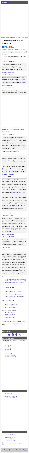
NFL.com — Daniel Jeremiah (8, 234)
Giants (13, 190)
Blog (23, 37)
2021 (5, 349)
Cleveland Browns (5, 37)
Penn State (13, 87)
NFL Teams (10, 284)
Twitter (18, 321)
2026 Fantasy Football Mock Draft (12, 127)
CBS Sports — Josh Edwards (8, 72)
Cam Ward (5, 74)
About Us (11, 450)
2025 (5, 344)
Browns (21, 66)
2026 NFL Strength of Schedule (11, 307)
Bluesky (14, 321)
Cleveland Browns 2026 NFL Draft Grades (13, 291)
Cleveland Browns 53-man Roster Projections (13, 294)
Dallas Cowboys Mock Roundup (10, 434)
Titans (17, 66)
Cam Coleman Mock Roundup (10, 437)
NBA (13, 397)
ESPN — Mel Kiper (6, 247)
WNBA (13, 449)
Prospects (14, 440)
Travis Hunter (5, 61)
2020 (5, 350)
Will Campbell (5, 215)
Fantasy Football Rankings (10, 302)
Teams (11, 440)
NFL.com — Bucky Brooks (7, 85)
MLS (24, 449)
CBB (16, 449)
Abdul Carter (5, 87)
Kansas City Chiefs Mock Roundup (10, 436)
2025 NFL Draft (21, 49)
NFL (11, 397)
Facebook (23, 321)
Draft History (18, 37)
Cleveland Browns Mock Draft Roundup (15, 51)
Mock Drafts (12, 37)
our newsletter (11, 323)
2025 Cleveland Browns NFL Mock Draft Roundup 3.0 (15, 279)
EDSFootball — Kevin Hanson (8, 174)
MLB (16, 397)
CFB (7, 449)
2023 (5, 346)
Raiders (16, 190)
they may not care (8, 189)
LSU (12, 215)
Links (15, 450)
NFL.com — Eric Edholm (7, 59)
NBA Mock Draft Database (10, 314)
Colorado (14, 61)
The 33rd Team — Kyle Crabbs (8, 213)
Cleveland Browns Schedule (10, 297)
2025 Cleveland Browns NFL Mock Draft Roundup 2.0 (15, 280)
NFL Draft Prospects (17, 284)
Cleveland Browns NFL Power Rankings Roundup (14, 296)
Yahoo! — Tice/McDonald (7, 131)
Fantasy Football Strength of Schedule (11, 396)
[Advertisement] (14, 20)
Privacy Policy (5, 450)
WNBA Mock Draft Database (10, 315)
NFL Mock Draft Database (10, 312)
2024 (5, 345)
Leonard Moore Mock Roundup (10, 438)
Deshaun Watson (22, 82)
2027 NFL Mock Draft (9, 306)
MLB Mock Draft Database (10, 317)
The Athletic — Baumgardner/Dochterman (10, 151)
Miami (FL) (11, 74)
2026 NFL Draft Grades (8, 393)
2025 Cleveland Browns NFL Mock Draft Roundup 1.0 (15, 282)
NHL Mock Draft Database (10, 319)
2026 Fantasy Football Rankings (10, 355)
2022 (5, 348)
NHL (21, 449)
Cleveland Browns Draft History (11, 293)
